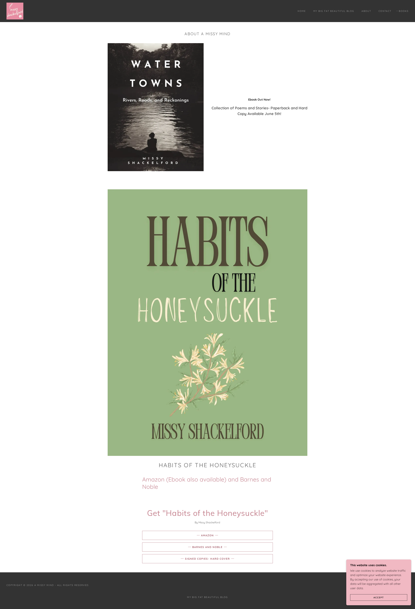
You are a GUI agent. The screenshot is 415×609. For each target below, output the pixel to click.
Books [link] (404, 11)
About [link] (366, 11)
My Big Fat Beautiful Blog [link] (333, 11)
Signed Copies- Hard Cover (207, 558)
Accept (379, 597)
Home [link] (302, 11)
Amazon (207, 535)
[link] (14, 11)
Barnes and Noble (207, 547)
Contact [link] (385, 11)
